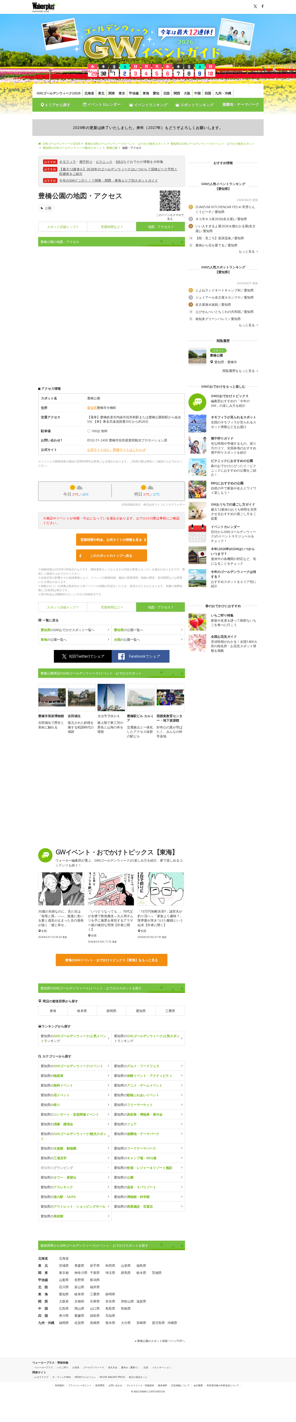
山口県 (95, 1308)
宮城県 (64, 1265)
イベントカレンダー (103, 104)
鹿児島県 (158, 1322)
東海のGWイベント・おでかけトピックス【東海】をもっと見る (111, 960)
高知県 (110, 1315)
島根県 (126, 1308)
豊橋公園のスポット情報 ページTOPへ (160, 1341)
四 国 (43, 1315)
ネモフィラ (67, 161)
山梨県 (64, 1280)
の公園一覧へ (128, 630)
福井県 (95, 1287)
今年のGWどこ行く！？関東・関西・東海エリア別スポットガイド (108, 180)
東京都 (64, 1272)
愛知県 (92, 407)
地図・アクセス (159, 227)
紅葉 (146, 1367)
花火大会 (112, 1367)
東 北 (43, 1265)
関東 (111, 93)
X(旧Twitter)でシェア (87, 656)
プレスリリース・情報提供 (140, 1385)
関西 (177, 93)
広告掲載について (180, 1385)
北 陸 (43, 1287)
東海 (146, 93)
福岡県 (64, 1322)
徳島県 (95, 1315)
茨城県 (157, 1272)
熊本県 (110, 1322)
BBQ (119, 161)
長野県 (79, 1280)
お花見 (75, 1367)
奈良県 (110, 1301)
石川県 (64, 1287)
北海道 (89, 93)
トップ (61, 227)
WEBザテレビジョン (85, 1377)
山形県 (126, 1265)
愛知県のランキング (73, 1038)
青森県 (79, 1265)
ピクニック (104, 161)
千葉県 (95, 1272)
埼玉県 (110, 1272)
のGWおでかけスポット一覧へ (68, 630)
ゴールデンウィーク (93, 1367)
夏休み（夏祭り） (130, 1367)
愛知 (156, 93)
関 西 (43, 1301)
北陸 (166, 93)
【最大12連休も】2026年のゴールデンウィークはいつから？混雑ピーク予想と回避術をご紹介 (118, 171)
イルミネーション (161, 1367)
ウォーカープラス (43, 1367)
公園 (47, 208)
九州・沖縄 (223, 93)
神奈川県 (80, 1272)
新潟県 (95, 1280)
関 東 (43, 1272)
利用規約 (59, 1385)
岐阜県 (82, 1011)
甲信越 (134, 93)
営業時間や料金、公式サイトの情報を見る (111, 539)
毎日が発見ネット (138, 1377)
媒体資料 (162, 1385)
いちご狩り (62, 1367)
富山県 (79, 1287)
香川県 (64, 1315)
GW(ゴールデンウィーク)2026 (58, 93)
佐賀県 (79, 1322)
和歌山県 (127, 1301)
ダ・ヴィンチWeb (61, 1377)
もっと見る (247, 251)
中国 (197, 93)
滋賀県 (141, 1301)
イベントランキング (150, 104)
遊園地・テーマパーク (240, 104)
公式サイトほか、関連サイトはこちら (114, 449)
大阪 (187, 93)
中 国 (43, 1308)
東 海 (43, 1294)
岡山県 (79, 1308)
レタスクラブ (41, 1377)
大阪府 (64, 1301)
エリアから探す (58, 104)
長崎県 (95, 1322)
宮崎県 (141, 1322)
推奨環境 (100, 1385)
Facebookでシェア (144, 656)
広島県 (64, 1308)
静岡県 (111, 1011)
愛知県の (72, 1066)
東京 (122, 93)
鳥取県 (110, 1308)
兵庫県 (95, 1301)
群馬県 (126, 1272)
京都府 (79, 1301)
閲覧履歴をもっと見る (239, 370)
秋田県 (110, 1265)
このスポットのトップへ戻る (111, 555)
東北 (101, 93)
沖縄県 (172, 1322)
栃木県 (141, 1272)
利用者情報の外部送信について (223, 1385)
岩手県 (95, 1265)
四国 (208, 93)
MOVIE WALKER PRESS (112, 1377)
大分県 (126, 1322)
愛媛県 (79, 1315)
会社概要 (198, 1385)
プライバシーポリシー (79, 1385)
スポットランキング (196, 104)
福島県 (141, 1265)
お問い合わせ (115, 1385)
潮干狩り (86, 161)
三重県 (170, 1011)
